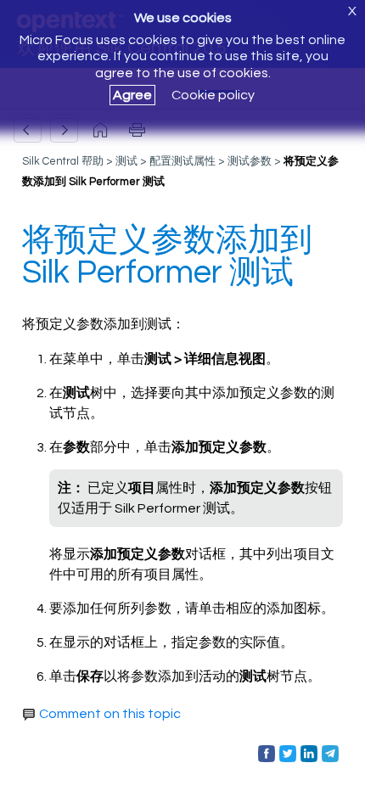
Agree (132, 95)
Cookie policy (213, 95)
